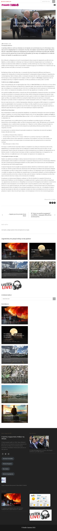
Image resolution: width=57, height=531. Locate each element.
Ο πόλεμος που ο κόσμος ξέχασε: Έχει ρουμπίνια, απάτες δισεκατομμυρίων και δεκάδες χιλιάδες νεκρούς (14, 394)
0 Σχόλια (24, 254)
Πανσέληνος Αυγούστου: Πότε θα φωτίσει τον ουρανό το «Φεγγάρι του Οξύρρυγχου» (14, 335)
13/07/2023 (33, 454)
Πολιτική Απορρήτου (7, 463)
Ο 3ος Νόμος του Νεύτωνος (11, 416)
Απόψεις (13, 256)
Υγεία (32, 257)
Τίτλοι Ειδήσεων (7, 256)
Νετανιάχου (39, 77)
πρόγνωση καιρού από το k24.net (40, 507)
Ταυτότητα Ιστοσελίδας (8, 458)
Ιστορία (13, 381)
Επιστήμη (41, 256)
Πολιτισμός (14, 361)
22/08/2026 (7, 320)
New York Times (36, 84)
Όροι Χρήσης (6, 468)
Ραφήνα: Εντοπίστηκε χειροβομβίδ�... (38, 269)
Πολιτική (6, 257)
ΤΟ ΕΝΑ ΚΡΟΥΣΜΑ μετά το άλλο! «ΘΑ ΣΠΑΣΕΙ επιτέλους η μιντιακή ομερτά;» (41, 451)
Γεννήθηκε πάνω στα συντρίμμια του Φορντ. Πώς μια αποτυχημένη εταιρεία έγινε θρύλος (14, 355)
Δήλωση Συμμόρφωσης (8, 473)
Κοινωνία (18, 381)
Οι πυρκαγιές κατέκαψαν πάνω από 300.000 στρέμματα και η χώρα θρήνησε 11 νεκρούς (15, 315)
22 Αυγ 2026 (7, 254)
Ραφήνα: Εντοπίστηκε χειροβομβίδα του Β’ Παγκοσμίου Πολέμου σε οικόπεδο (15, 375)
